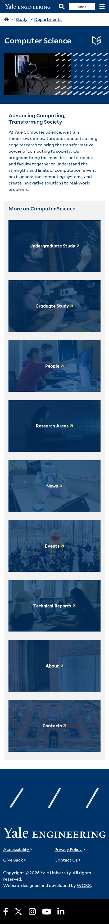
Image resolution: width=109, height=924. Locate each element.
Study (22, 19)
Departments (48, 19)
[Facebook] (5, 911)
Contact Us (67, 860)
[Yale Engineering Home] (29, 6)
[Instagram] (32, 911)
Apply (82, 6)
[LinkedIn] (60, 911)
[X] (18, 911)
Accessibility (18, 849)
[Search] (62, 6)
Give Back (14, 860)
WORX (84, 885)
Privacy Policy (69, 849)
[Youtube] (46, 911)
